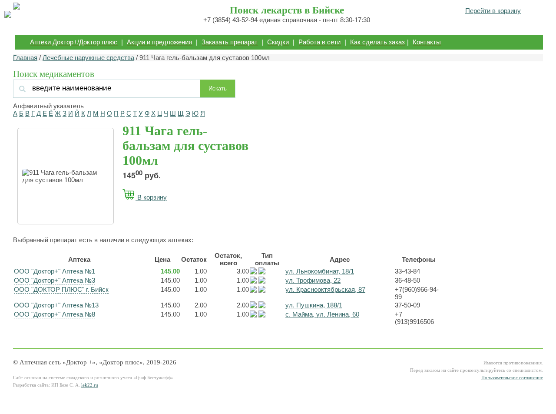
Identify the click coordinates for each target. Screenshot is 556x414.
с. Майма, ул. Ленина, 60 (322, 314)
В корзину (151, 197)
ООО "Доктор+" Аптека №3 (54, 280)
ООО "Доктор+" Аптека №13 (56, 305)
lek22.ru (89, 385)
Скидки (278, 42)
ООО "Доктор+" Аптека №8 (54, 314)
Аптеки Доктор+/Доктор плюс (73, 42)
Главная (25, 57)
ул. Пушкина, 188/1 (313, 305)
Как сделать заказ (377, 42)
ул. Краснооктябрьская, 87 (325, 289)
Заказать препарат (230, 42)
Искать (217, 88)
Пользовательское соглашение (512, 377)
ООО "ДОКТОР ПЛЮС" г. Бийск (61, 289)
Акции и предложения (159, 42)
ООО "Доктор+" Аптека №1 (54, 271)
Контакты (427, 42)
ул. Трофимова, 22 (313, 280)
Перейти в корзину (493, 10)
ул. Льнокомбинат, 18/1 (319, 271)
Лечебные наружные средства (88, 57)
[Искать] (108, 88)
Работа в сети (319, 42)
